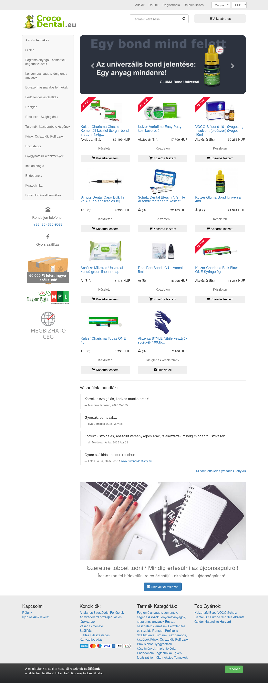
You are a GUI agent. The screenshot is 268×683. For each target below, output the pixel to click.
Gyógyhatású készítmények (44, 156)
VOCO (221, 612)
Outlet (29, 50)
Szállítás (86, 630)
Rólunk (154, 5)
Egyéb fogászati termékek (43, 195)
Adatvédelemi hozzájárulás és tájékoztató (101, 619)
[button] (220, 18)
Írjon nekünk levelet (35, 617)
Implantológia (34, 165)
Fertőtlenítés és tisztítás (41, 97)
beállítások (92, 668)
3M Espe (210, 612)
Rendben (233, 669)
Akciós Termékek (37, 40)
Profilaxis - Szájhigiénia (41, 116)
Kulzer (198, 612)
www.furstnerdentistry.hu (136, 461)
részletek (76, 668)
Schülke (226, 617)
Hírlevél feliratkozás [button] (164, 587)
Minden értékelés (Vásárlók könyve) (221, 471)
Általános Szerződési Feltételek (102, 612)
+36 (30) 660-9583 (48, 224)
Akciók (140, 5)
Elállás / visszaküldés (95, 635)
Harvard (225, 621)
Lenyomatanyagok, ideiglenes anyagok (46, 75)
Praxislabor (33, 146)
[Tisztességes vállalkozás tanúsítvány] (48, 325)
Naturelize (212, 621)
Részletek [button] (164, 369)
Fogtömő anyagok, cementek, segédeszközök (45, 61)
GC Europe (212, 617)
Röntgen (31, 107)
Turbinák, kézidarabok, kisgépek (47, 126)
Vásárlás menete (91, 626)
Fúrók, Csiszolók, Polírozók (44, 136)
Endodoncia (33, 175)
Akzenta (238, 617)
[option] (163, 64)
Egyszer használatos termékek (46, 87)
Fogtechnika (34, 185)
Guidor (199, 621)
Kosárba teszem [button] (107, 158)
